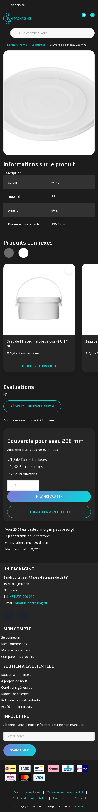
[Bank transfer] (25, 768)
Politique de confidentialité (29, 798)
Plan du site (60, 798)
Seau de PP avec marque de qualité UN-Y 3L (37, 343)
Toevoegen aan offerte (49, 512)
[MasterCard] (25, 777)
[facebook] (8, 615)
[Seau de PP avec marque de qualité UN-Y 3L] (39, 299)
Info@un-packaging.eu (30, 603)
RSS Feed (80, 798)
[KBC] (68, 768)
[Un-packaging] (17, 18)
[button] (23, 253)
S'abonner (19, 750)
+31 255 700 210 (22, 596)
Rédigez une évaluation (32, 406)
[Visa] (39, 777)
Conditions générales (27, 792)
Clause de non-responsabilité (65, 792)
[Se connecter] (64, 18)
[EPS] (10, 777)
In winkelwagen (49, 496)
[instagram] (22, 615)
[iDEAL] (10, 768)
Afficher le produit (39, 366)
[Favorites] (73, 18)
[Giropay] (82, 768)
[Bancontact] (39, 768)
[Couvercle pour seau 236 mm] (49, 102)
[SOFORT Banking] (53, 768)
